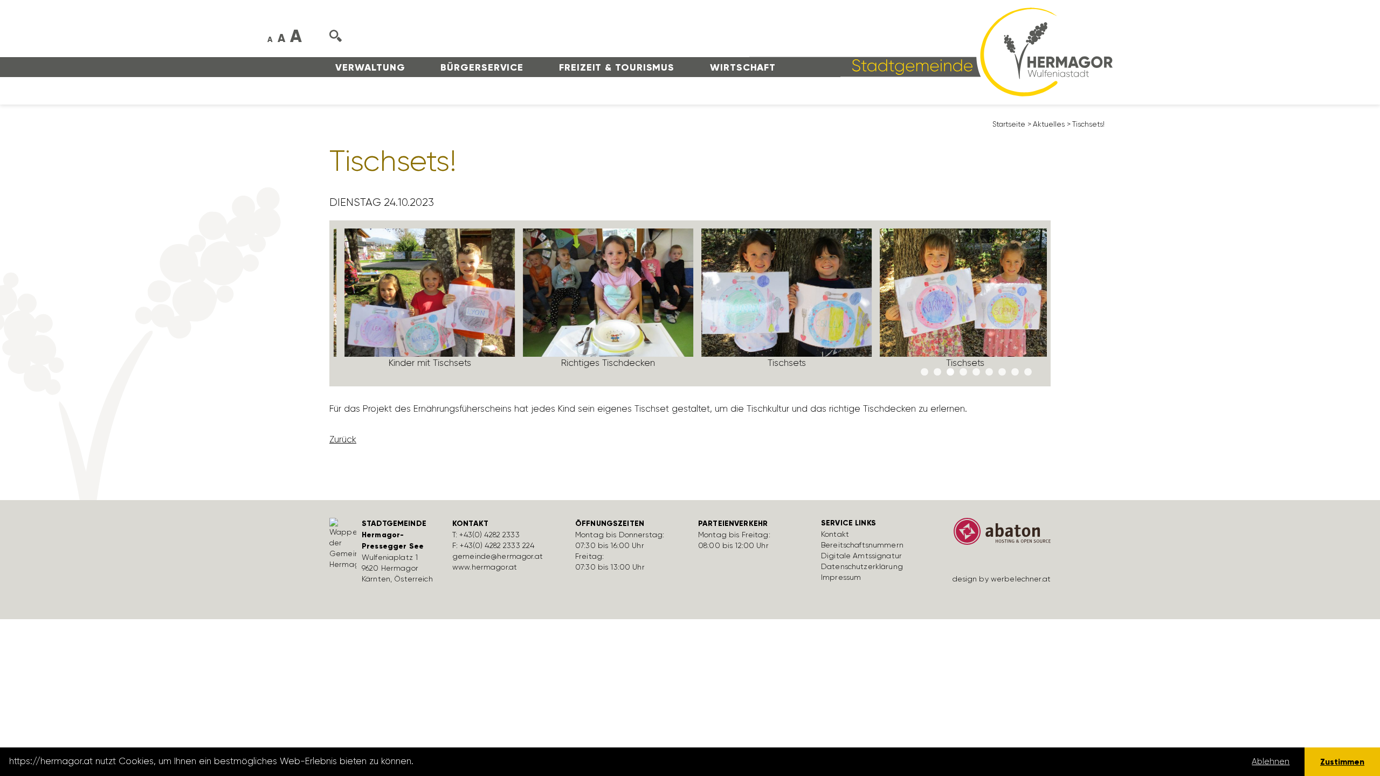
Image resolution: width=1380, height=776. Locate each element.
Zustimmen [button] (1342, 762)
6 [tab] (989, 372)
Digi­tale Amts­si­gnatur (861, 555)
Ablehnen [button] (1270, 761)
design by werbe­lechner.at (1002, 578)
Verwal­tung (370, 67)
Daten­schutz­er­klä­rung (862, 566)
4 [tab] (963, 372)
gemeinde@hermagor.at (497, 556)
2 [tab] (937, 372)
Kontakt (835, 534)
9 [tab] (1028, 372)
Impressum (841, 577)
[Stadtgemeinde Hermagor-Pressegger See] (931, 51)
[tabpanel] (423, 303)
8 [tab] (1015, 372)
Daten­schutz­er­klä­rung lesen (476, 761)
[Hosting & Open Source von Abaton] (997, 535)
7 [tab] (1002, 372)
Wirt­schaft (743, 67)
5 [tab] (976, 372)
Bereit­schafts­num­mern (862, 545)
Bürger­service (481, 67)
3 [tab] (950, 372)
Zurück (342, 439)
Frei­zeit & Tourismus (616, 67)
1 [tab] (924, 372)
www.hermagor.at (484, 567)
